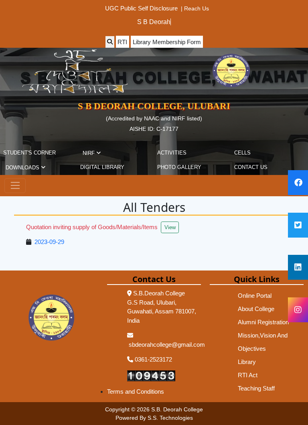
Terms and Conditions (135, 391)
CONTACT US (250, 167)
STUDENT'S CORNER (29, 153)
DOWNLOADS (23, 168)
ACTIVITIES (171, 153)
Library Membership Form (167, 42)
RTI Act (247, 375)
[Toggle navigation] (15, 185)
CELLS (242, 153)
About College (256, 308)
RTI (122, 42)
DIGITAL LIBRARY (102, 167)
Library (247, 361)
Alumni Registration (263, 322)
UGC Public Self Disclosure (141, 8)
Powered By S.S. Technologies (154, 418)
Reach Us (196, 8)
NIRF (89, 153)
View (170, 227)
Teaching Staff (256, 388)
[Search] (109, 42)
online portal (255, 295)
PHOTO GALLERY (179, 167)
